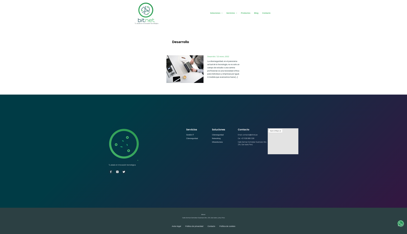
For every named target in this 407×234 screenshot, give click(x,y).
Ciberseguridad (192, 138)
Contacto (211, 226)
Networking (216, 138)
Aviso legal (176, 226)
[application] (221, 13)
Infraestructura (217, 142)
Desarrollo (211, 57)
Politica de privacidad (194, 226)
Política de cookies (227, 226)
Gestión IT (190, 135)
